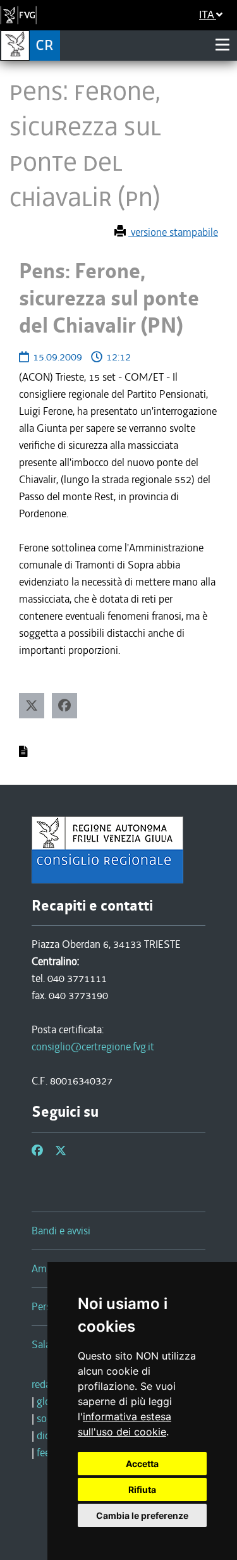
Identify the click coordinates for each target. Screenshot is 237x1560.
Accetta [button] (142, 1463)
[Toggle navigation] (222, 44)
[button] (31, 705)
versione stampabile (173, 232)
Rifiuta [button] (142, 1489)
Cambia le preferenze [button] (142, 1515)
